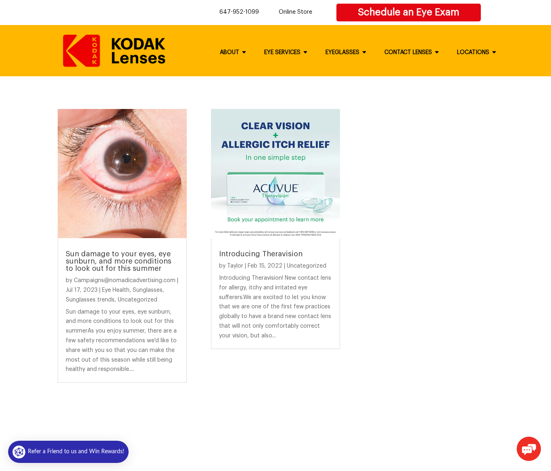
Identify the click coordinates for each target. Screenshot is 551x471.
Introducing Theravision (261, 253)
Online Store (295, 12)
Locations (473, 52)
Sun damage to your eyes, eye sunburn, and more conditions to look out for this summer (118, 261)
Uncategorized (137, 300)
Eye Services (282, 52)
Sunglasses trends (90, 300)
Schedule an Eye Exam (408, 12)
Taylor (235, 266)
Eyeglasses (342, 52)
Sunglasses (148, 290)
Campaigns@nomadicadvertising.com (124, 280)
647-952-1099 (239, 12)
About (229, 52)
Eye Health (115, 290)
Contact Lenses (408, 52)
